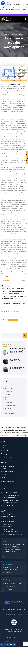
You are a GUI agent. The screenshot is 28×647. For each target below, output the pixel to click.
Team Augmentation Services (10, 531)
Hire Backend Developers (9, 521)
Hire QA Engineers (7, 526)
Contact (5, 447)
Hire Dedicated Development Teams (12, 534)
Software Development (11, 405)
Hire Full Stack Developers (9, 516)
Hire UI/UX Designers (8, 524)
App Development (9, 386)
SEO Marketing (8, 402)
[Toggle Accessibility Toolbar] (3, 3)
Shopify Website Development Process (13, 288)
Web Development (13, 320)
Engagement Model (8, 529)
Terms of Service (14, 641)
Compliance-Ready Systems (10, 505)
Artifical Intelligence (10, 389)
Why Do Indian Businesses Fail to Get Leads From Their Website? (16, 369)
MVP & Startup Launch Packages (11, 495)
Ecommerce (8, 397)
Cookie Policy (22, 641)
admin (5, 311)
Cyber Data (8, 394)
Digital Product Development (10, 492)
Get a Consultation (8, 644)
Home (4, 445)
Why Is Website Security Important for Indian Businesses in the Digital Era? (16, 361)
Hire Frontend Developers (9, 519)
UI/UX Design (8, 408)
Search (25, 335)
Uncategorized (8, 411)
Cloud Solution (8, 391)
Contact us (3, 272)
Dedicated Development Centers (11, 500)
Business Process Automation (10, 502)
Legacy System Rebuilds (9, 497)
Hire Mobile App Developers (10, 514)
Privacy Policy (6, 641)
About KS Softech (7, 457)
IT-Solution (8, 400)
